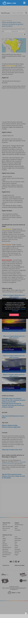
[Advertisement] (14, 616)
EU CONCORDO (14, 314)
